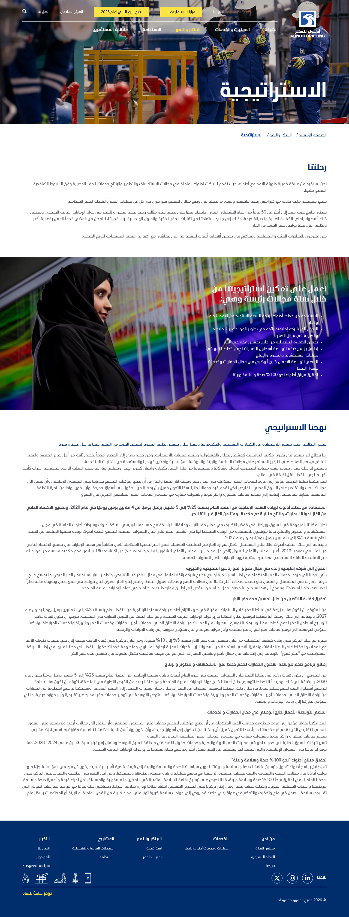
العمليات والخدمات (232, 30)
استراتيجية (154, 849)
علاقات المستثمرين (110, 30)
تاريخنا (270, 866)
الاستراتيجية (252, 135)
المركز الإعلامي (71, 12)
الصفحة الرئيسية (313, 135)
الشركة (271, 30)
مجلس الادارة (265, 849)
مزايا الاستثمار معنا (181, 12)
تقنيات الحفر (152, 857)
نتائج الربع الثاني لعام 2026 (121, 12)
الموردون (43, 857)
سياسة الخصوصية (36, 866)
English (219, 12)
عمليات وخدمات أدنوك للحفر (206, 849)
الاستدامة (152, 30)
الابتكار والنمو (188, 30)
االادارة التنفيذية (263, 857)
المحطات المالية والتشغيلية (93, 849)
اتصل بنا (43, 12)
